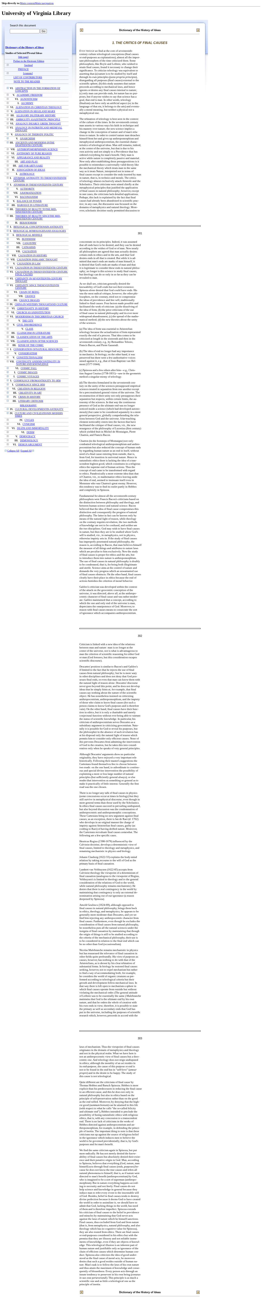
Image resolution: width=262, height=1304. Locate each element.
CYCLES (29, 420)
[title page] (23, 57)
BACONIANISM (29, 197)
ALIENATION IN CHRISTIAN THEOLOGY (39, 107)
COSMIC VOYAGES (28, 376)
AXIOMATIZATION (30, 193)
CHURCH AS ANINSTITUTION (33, 312)
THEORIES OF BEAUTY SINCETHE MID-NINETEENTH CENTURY (38, 217)
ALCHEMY (27, 103)
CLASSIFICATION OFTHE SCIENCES (37, 341)
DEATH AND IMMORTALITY (33, 428)
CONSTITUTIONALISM (30, 357)
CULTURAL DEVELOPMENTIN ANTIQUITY (39, 409)
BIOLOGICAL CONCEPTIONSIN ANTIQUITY (38, 227)
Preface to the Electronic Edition (28, 61)
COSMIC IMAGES (27, 372)
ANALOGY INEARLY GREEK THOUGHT (38, 123)
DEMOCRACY (27, 436)
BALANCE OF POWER (29, 201)
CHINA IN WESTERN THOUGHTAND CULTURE (41, 304)
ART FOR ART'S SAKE (30, 166)
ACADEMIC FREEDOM (29, 95)
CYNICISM (29, 424)
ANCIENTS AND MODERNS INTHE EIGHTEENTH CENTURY (34, 144)
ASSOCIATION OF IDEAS (31, 170)
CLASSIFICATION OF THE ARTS (34, 337)
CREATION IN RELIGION (31, 389)
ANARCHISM (27, 138)
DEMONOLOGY (29, 440)
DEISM (30, 432)
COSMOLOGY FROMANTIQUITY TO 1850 (37, 380)
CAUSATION (29, 251)
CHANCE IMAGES (29, 300)
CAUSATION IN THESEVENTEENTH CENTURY (41, 268)
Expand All (26, 451)
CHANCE (30, 296)
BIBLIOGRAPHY (28, 405)
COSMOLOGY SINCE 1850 (30, 384)
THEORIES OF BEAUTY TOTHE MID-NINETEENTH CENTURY (36, 210)
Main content (27, 3)
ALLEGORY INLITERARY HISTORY (36, 115)
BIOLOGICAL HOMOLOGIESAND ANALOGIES (39, 231)
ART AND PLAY (29, 161)
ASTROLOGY (27, 174)
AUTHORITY (27, 189)
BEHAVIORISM (28, 223)
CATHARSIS (29, 247)
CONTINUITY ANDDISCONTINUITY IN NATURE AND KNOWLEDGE (38, 363)
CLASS (29, 329)
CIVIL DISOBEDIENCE (29, 325)
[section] (28, 65)
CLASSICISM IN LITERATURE (33, 333)
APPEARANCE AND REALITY (33, 157)
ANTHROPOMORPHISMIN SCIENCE (37, 149)
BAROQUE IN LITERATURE (32, 205)
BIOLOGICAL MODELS (29, 235)
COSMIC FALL (29, 368)
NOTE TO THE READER (27, 81)
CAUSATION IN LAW (29, 263)
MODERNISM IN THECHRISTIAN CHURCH (39, 316)
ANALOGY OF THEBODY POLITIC (34, 134)
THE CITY (27, 321)
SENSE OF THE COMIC (31, 345)
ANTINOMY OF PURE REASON (34, 153)
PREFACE (23, 69)
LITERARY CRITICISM (30, 401)
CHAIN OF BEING (29, 292)
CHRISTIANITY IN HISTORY (33, 308)
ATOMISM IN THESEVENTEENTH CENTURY (38, 185)
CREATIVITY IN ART (30, 393)
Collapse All (13, 451)
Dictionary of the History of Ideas (24, 47)
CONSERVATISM (27, 353)
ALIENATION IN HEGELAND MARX (35, 111)
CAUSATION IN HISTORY (32, 255)
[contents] (28, 73)
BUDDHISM (28, 239)
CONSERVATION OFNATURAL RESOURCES (38, 349)
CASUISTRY (29, 243)
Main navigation (44, 3)
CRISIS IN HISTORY (29, 397)
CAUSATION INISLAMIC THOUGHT (37, 259)
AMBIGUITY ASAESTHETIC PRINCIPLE (38, 119)
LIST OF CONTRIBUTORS (28, 77)
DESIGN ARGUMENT (30, 444)
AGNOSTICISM (28, 99)
